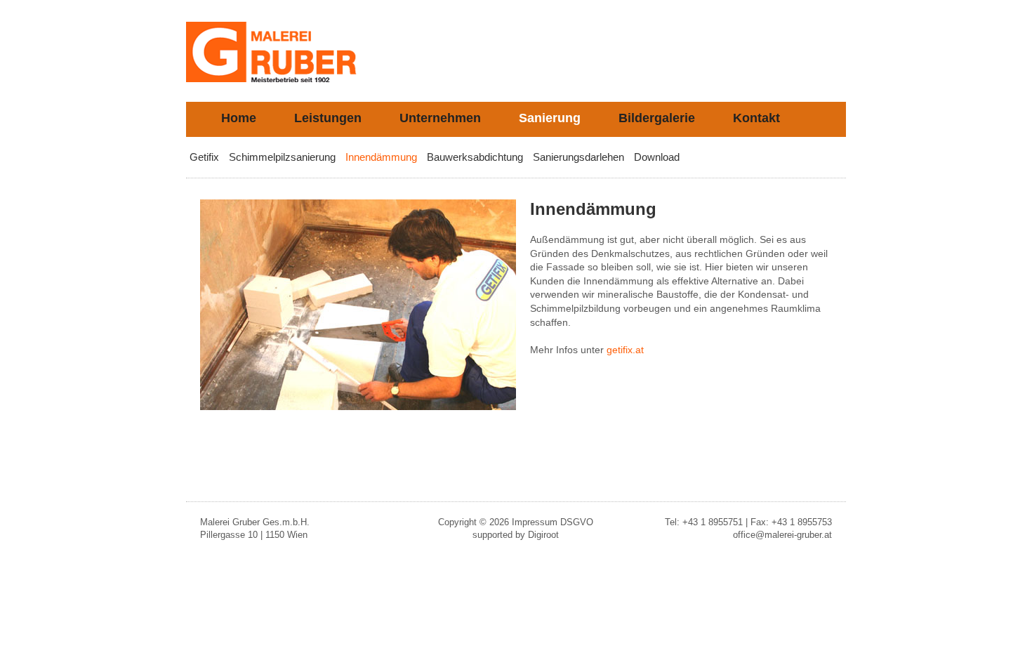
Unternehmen (440, 118)
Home (238, 118)
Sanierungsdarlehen (578, 157)
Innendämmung (381, 157)
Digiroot (543, 534)
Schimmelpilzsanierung (282, 157)
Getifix (204, 157)
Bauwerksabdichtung (475, 157)
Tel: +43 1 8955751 (704, 522)
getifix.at (625, 349)
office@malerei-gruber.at (782, 534)
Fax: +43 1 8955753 (791, 522)
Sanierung (550, 118)
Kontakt (756, 118)
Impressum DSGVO (552, 522)
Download (657, 157)
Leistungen (328, 118)
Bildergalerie (656, 118)
